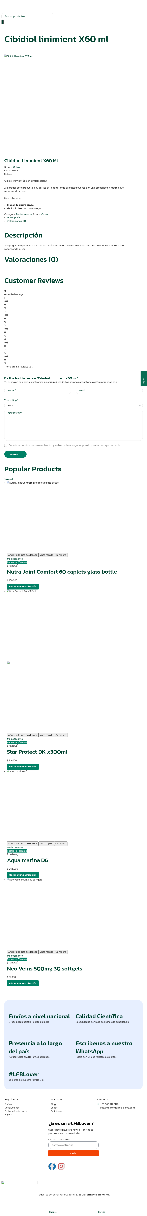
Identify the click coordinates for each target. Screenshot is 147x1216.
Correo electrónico (59, 1139)
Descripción (14, 217)
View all (8, 479)
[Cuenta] (51, 1208)
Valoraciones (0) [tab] (31, 259)
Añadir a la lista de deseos (22, 555)
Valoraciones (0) (16, 221)
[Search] (2, 22)
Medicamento (24, 214)
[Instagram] (61, 1166)
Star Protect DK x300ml (37, 751)
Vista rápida (46, 555)
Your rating (11, 400)
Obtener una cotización (22, 586)
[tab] (75, 217)
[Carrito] (100, 1208)
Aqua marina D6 (27, 860)
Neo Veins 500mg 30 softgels (44, 968)
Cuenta (53, 1212)
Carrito (101, 1212)
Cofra (16, 167)
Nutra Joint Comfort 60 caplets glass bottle (62, 571)
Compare (60, 555)
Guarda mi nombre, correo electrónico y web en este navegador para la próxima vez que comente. (64, 445)
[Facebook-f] (52, 1166)
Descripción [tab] (23, 235)
